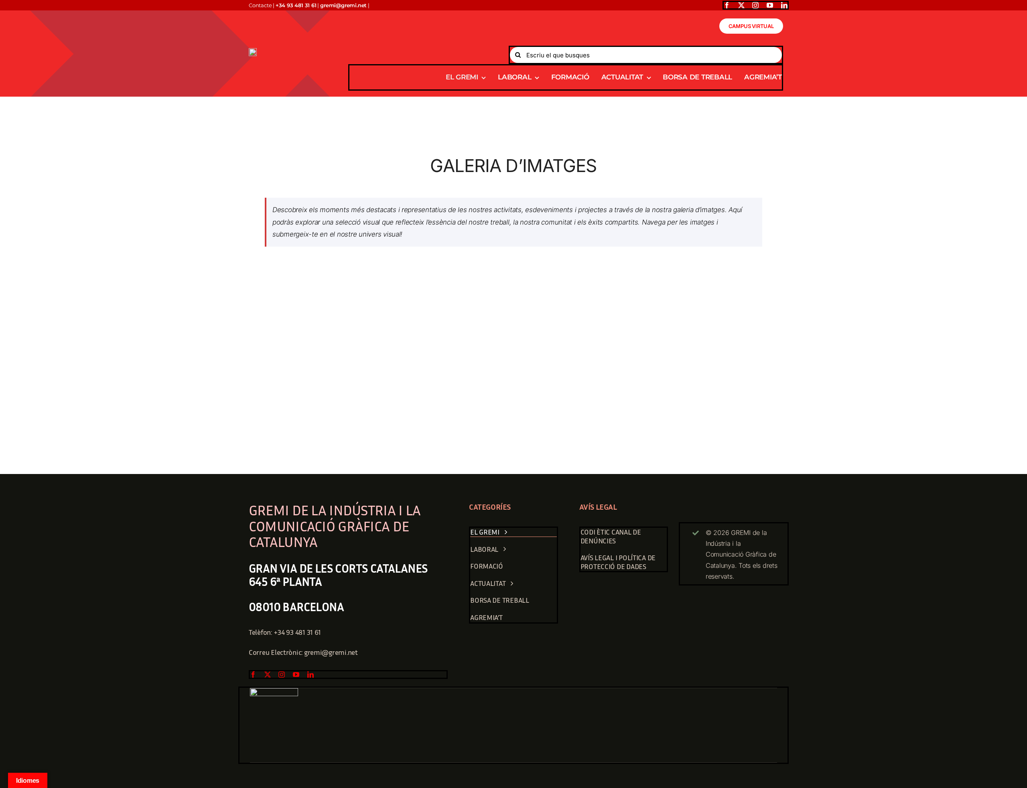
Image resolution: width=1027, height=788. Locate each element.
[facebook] (727, 5)
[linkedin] (784, 5)
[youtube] (770, 5)
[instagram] (755, 5)
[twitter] (741, 5)
